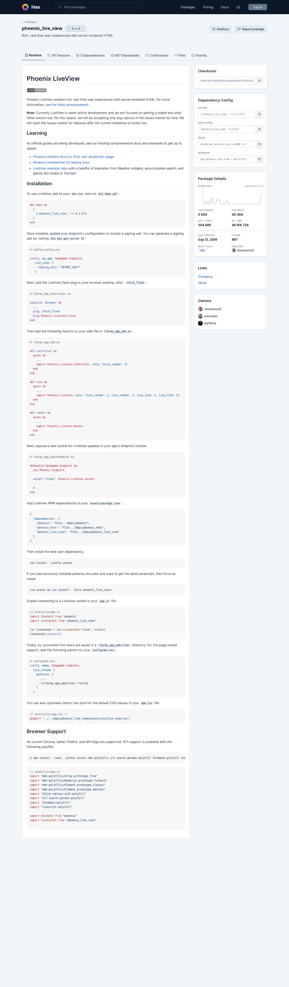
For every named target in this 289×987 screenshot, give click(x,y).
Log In (257, 7)
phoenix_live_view (42, 28)
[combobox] (97, 7)
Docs (225, 7)
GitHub (202, 282)
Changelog (205, 276)
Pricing (208, 7)
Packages (188, 7)
